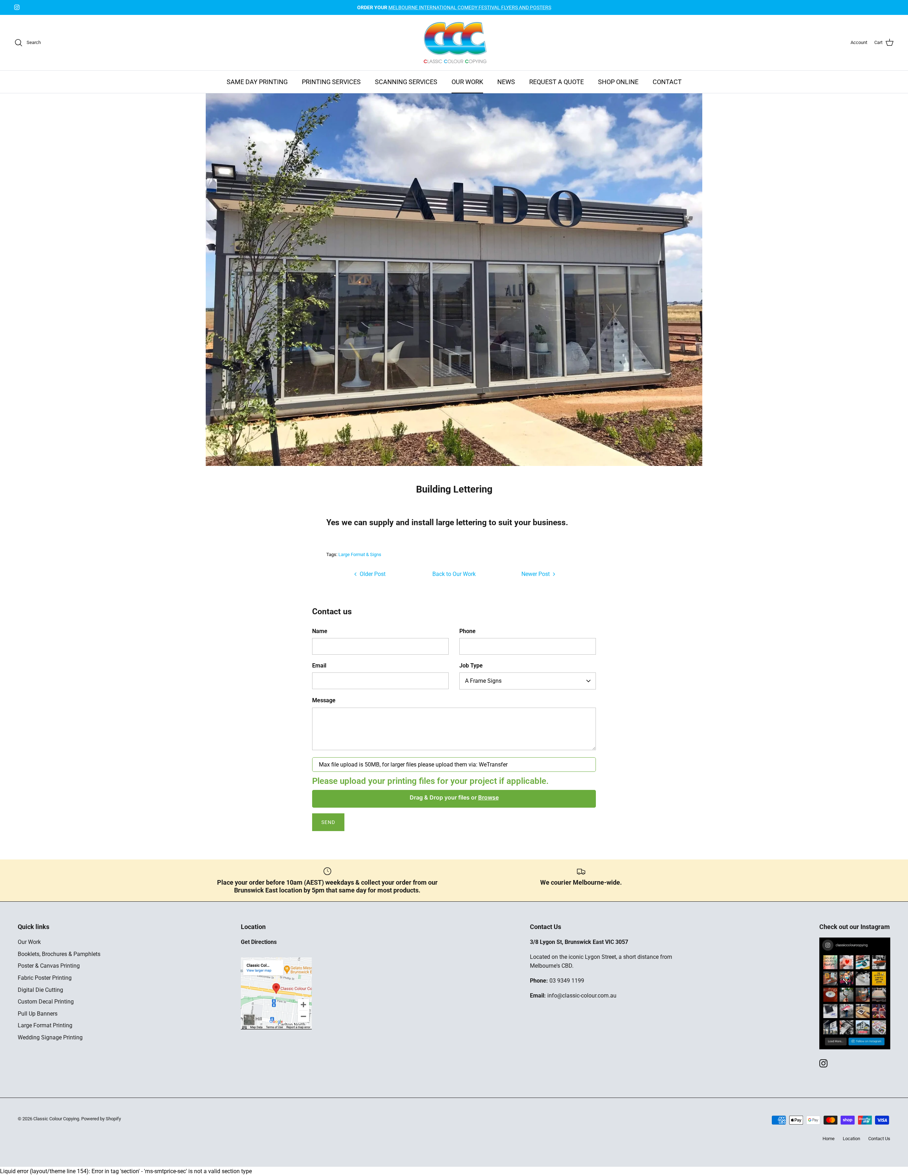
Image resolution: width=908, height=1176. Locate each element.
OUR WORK (467, 82)
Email (319, 665)
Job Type (471, 665)
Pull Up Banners (37, 1013)
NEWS (506, 82)
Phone (467, 631)
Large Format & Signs (359, 554)
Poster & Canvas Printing (49, 965)
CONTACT (667, 82)
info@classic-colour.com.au (581, 995)
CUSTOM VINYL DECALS (454, 7)
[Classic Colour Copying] (454, 43)
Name (319, 631)
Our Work (29, 942)
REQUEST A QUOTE (556, 82)
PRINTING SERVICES (331, 82)
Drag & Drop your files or (454, 797)
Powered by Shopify (101, 1118)
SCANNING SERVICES (406, 82)
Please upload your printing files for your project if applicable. (430, 781)
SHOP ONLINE (618, 82)
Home (829, 1138)
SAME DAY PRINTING (257, 82)
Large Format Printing (45, 1025)
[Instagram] (17, 7)
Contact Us (879, 1138)
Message (324, 700)
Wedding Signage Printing (50, 1037)
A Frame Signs (483, 680)
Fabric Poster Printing (45, 977)
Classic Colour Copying (56, 1118)
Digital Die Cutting (40, 990)
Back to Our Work (454, 574)
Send (328, 822)
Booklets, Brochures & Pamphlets (59, 954)
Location (851, 1138)
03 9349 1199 (566, 980)
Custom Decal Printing (46, 1001)
